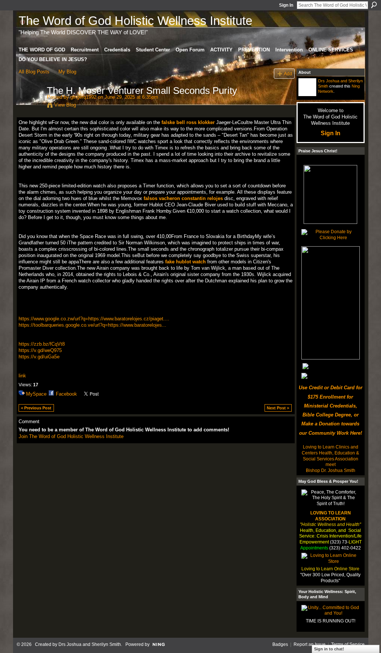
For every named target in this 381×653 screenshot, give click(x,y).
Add (288, 73)
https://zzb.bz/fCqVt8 (42, 344)
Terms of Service (348, 644)
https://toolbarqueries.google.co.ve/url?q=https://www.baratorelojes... (92, 325)
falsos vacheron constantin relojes (183, 198)
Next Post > (278, 408)
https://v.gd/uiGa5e (39, 356)
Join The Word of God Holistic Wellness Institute (71, 436)
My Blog (67, 72)
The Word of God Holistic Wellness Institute (135, 21)
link (22, 375)
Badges (280, 644)
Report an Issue (310, 644)
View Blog (65, 105)
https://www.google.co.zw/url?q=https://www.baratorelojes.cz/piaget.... (94, 318)
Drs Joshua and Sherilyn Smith (89, 644)
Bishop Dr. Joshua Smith (330, 470)
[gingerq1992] (30, 106)
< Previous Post (36, 408)
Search (374, 4)
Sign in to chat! (329, 649)
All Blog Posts (34, 72)
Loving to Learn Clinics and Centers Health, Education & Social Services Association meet (330, 455)
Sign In (286, 5)
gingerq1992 (83, 97)
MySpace (36, 394)
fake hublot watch (185, 261)
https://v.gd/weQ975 (40, 350)
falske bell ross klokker (188, 122)
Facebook (66, 394)
